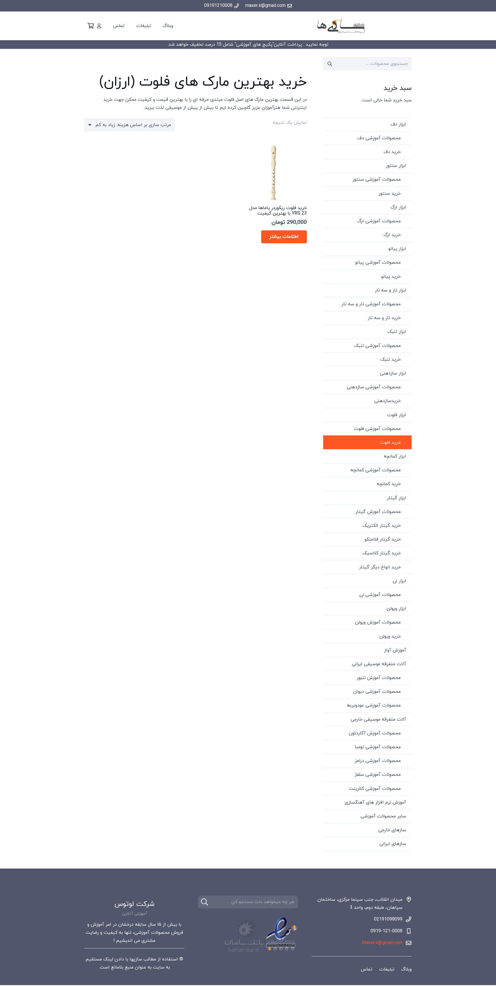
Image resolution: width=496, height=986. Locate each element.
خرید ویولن (390, 636)
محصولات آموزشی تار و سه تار (371, 304)
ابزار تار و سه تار (390, 290)
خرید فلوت (390, 442)
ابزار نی (399, 581)
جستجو (329, 64)
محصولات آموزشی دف (379, 138)
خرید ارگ (392, 235)
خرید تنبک (390, 359)
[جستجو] (204, 902)
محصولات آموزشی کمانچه (375, 470)
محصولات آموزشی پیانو (378, 262)
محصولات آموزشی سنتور (376, 179)
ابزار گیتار (396, 498)
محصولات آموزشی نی (380, 595)
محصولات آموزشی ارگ (379, 221)
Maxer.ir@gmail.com (382, 943)
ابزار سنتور (396, 166)
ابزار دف (398, 124)
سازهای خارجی (392, 830)
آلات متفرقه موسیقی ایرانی (379, 664)
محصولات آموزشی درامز (378, 761)
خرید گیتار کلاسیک (382, 553)
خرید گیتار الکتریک (382, 525)
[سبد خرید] (90, 25)
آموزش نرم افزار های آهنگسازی (375, 802)
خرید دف (392, 152)
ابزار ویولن (396, 608)
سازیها (136, 959)
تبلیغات (386, 969)
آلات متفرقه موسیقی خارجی (378, 719)
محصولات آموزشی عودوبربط (374, 705)
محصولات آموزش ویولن (378, 622)
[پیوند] (99, 26)
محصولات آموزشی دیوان (377, 691)
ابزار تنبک (397, 332)
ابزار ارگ (398, 207)
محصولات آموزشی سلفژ (378, 774)
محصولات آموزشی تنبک (377, 346)
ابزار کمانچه (395, 456)
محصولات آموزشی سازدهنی (374, 387)
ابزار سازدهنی (393, 373)
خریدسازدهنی (387, 401)
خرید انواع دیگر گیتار (380, 567)
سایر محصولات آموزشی (383, 816)
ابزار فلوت (396, 415)
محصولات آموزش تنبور (379, 678)
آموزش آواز (395, 650)
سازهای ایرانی (392, 844)
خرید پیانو (391, 276)
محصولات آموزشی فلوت (377, 429)
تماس (366, 969)
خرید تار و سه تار (384, 318)
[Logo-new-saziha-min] (341, 26)
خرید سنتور (390, 193)
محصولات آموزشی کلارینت (375, 789)
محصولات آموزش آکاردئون (375, 733)
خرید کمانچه (389, 484)
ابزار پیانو (397, 249)
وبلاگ (406, 969)
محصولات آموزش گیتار (378, 512)
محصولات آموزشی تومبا (378, 747)
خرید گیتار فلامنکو (383, 539)
